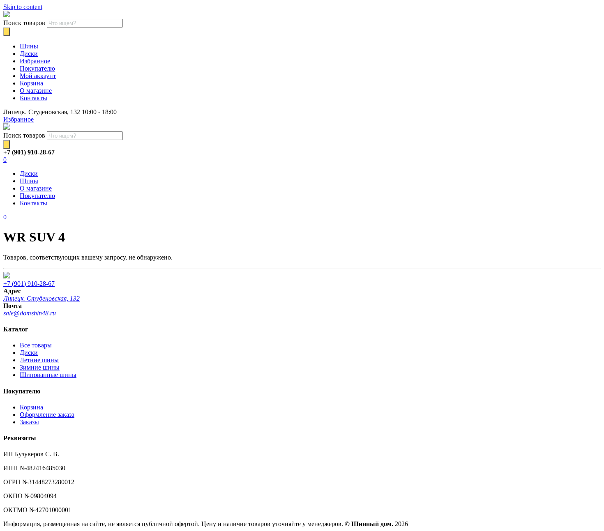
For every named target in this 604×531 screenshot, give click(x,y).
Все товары (36, 345)
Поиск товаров (24, 22)
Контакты (33, 97)
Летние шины (39, 359)
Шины (29, 46)
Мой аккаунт (38, 75)
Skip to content (22, 6)
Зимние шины (40, 367)
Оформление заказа (47, 414)
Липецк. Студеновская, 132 (41, 298)
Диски (29, 53)
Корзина (31, 83)
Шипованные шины (48, 374)
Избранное (35, 60)
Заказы (29, 421)
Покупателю (37, 68)
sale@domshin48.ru (29, 313)
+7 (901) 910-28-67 (29, 283)
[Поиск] (6, 32)
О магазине (36, 90)
